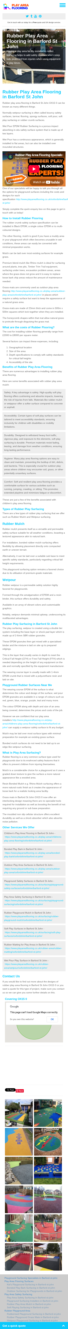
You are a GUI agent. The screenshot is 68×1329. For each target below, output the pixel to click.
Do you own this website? (22, 1019)
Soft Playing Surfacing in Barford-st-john (28, 1307)
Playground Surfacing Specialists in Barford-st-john (30, 1278)
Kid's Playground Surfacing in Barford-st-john (30, 1284)
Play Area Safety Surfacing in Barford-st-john (30, 1297)
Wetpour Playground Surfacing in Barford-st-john (32, 1320)
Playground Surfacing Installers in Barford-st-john (32, 1301)
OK (52, 1019)
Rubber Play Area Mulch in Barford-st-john (29, 1304)
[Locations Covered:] (4, 5)
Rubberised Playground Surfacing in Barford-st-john (34, 1314)
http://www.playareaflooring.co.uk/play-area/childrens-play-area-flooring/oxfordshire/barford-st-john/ (31, 724)
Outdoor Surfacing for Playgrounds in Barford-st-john (34, 1291)
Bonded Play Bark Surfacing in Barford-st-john (31, 1287)
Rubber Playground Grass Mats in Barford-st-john (33, 1317)
